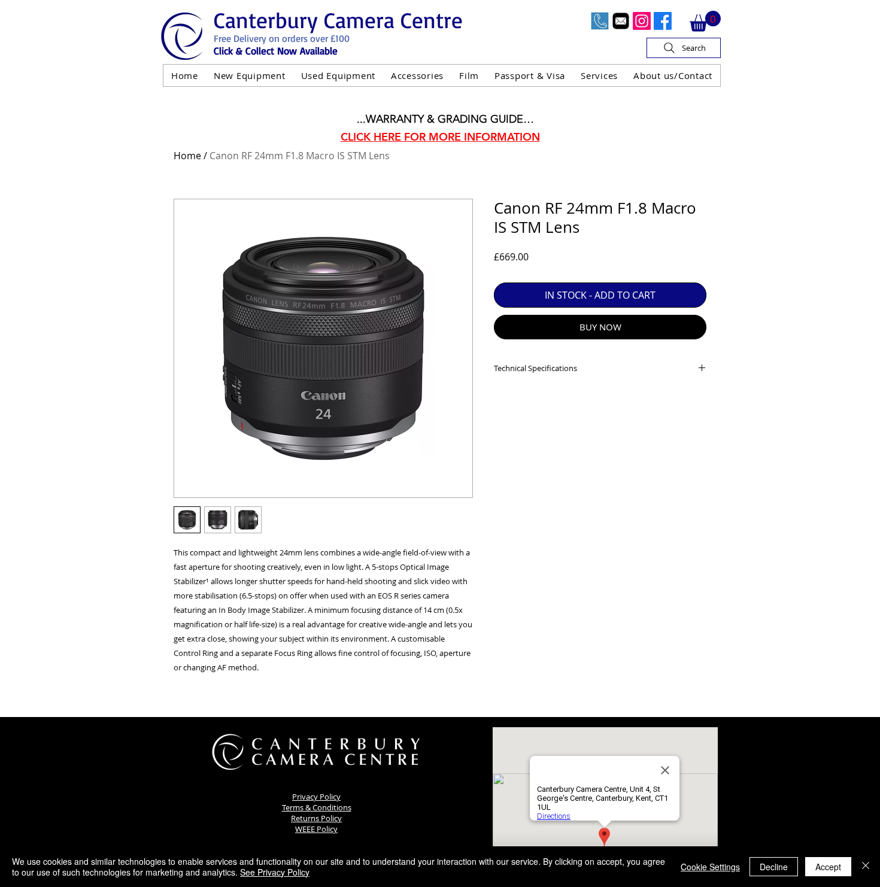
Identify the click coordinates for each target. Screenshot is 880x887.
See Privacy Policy (274, 872)
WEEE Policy (316, 829)
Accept (828, 867)
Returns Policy (316, 818)
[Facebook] (663, 21)
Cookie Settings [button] (710, 867)
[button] (705, 21)
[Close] (865, 866)
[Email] (621, 21)
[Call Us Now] (600, 21)
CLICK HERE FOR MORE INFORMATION (440, 136)
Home (187, 155)
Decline (774, 867)
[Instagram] (642, 21)
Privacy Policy (316, 796)
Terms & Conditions (316, 807)
